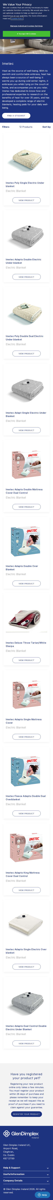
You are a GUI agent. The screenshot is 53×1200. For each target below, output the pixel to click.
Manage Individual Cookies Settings (26, 26)
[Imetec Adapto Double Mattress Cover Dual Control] (26, 463)
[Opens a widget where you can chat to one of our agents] (42, 1195)
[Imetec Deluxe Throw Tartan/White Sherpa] (26, 616)
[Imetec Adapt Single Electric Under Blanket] (26, 386)
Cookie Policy (17, 18)
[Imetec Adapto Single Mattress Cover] (26, 692)
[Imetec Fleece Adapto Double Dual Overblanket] (26, 769)
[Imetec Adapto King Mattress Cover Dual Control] (26, 846)
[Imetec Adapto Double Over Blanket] (26, 539)
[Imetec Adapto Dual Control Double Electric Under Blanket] (26, 999)
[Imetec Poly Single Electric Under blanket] (26, 156)
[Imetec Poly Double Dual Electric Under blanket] (26, 309)
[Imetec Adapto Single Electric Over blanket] (26, 922)
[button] (26, 1168)
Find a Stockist (16, 116)
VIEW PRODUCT (26, 200)
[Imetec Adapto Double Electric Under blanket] (26, 233)
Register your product (26, 1114)
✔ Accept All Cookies (26, 34)
